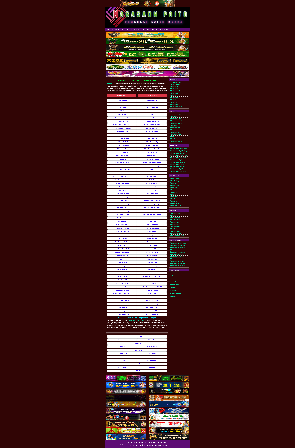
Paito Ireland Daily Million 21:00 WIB (152, 286)
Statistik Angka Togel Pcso (177, 160)
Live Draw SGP (125, 29)
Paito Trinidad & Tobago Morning (122, 290)
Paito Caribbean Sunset (152, 176)
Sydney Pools (173, 287)
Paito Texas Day (152, 138)
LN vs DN (137, 364)
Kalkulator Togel (137, 370)
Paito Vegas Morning (152, 307)
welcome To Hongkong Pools (177, 293)
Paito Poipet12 (123, 245)
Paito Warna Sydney (176, 118)
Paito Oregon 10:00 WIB (123, 224)
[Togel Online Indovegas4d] (169, 437)
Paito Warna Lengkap (176, 141)
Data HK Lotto (143, 445)
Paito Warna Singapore (177, 114)
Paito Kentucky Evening (123, 238)
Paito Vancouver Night (152, 279)
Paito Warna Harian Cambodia (178, 250)
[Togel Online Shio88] (169, 430)
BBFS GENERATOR (137, 336)
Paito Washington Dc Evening (152, 207)
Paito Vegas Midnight (152, 266)
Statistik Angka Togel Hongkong (179, 151)
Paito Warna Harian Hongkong (178, 245)
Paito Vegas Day (152, 173)
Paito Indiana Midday (122, 135)
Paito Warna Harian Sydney (178, 247)
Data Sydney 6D (175, 203)
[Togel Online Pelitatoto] (147, 67)
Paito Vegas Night (152, 245)
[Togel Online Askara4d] (126, 404)
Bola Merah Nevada (176, 233)
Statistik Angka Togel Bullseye (178, 157)
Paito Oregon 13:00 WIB (152, 248)
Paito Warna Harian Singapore (178, 243)
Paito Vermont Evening (123, 183)
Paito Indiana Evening (122, 235)
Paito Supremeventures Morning (122, 304)
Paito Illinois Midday (152, 145)
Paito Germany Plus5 (152, 131)
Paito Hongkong (123, 100)
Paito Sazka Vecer (122, 159)
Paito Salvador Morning (152, 159)
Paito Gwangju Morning (123, 231)
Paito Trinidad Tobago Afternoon (152, 162)
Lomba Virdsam (173, 273)
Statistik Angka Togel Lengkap (178, 171)
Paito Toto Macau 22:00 (152, 297)
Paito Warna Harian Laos (177, 259)
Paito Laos (123, 297)
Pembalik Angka (123, 360)
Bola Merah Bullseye (176, 222)
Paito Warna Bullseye (176, 123)
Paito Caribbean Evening (123, 214)
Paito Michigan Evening (152, 193)
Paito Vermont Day (123, 131)
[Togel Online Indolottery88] (169, 411)
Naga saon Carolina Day (175, 281)
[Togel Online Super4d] (147, 47)
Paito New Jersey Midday (122, 252)
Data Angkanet (173, 275)
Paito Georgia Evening (122, 190)
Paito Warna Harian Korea (177, 256)
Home (108, 29)
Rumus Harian (152, 339)
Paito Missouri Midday (123, 148)
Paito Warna (146, 29)
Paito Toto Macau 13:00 (123, 248)
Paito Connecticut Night (152, 228)
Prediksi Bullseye (175, 93)
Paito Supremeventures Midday (123, 128)
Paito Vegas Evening (152, 217)
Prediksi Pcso (174, 95)
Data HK (133, 444)
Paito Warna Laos (175, 130)
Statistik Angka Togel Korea (178, 162)
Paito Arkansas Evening (123, 211)
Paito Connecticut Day (122, 152)
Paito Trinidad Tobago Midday (123, 117)
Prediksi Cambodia (175, 91)
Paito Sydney (122, 107)
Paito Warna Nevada (176, 134)
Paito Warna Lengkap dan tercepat (135, 320)
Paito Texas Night (152, 238)
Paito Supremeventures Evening (152, 214)
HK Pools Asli (173, 296)
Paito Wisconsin (152, 197)
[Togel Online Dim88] (147, 41)
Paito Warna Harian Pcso (177, 254)
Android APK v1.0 (121, 95)
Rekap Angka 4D (123, 353)
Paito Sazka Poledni (123, 273)
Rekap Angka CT (123, 346)
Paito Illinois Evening (122, 221)
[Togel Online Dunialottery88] (169, 398)
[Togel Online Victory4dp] (126, 385)
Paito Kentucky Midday (152, 135)
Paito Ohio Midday (152, 117)
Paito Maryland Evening (153, 211)
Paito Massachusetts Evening (152, 200)
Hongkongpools (173, 290)
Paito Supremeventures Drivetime (122, 176)
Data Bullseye (174, 187)
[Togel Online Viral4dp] (147, 73)
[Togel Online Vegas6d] (126, 398)
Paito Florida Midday (152, 142)
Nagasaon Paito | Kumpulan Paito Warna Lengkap (137, 80)
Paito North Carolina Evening (122, 242)
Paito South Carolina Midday (152, 124)
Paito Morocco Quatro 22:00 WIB (122, 293)
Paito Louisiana (152, 231)
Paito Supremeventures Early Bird (122, 283)
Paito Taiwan (152, 114)
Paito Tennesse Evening (123, 193)
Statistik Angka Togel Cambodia (179, 155)
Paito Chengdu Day (152, 269)
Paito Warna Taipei (175, 132)
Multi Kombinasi (152, 360)
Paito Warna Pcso (175, 125)
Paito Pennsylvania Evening (152, 183)
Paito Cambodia (123, 104)
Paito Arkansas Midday (123, 155)
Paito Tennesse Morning (122, 300)
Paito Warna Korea (175, 127)
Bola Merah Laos (175, 229)
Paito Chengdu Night (152, 300)
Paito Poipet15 (123, 259)
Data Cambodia (175, 185)
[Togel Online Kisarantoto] (147, 60)
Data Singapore (175, 178)
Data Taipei (174, 196)
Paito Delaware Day (152, 152)
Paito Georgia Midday (122, 121)
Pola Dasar (138, 357)
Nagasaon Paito (111, 83)
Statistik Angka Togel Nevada (178, 169)
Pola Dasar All (152, 353)
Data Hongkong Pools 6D (175, 82)
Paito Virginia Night (152, 235)
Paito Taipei (123, 311)
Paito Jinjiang (152, 221)
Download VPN (152, 95)
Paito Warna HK (110, 444)
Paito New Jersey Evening (152, 204)
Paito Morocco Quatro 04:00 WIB (122, 169)
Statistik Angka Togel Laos (177, 164)
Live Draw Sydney (135, 29)
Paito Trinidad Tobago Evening (123, 179)
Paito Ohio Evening (123, 197)
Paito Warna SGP (127, 444)
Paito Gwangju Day (152, 262)
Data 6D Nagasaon (174, 278)
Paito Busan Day (123, 262)
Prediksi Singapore (175, 84)
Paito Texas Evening (123, 186)
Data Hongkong (175, 181)
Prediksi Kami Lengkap (176, 106)
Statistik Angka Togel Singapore (179, 148)
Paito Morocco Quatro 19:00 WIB (152, 276)
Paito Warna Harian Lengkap (178, 265)
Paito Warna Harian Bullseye (178, 252)
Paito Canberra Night (152, 283)
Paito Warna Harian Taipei (177, 261)
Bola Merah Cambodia (176, 220)
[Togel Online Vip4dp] (169, 391)
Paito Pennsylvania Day (123, 145)
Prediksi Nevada (175, 104)
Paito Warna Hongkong (176, 116)
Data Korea (174, 192)
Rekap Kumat (137, 343)
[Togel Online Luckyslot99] (169, 385)
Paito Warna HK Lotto (134, 445)
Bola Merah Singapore (176, 213)
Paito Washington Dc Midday (152, 148)
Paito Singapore (152, 100)
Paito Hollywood (152, 255)
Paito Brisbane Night (123, 286)
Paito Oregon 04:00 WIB (152, 169)
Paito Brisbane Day (123, 255)
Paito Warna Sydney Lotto (162, 445)
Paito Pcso (123, 111)
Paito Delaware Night (122, 207)
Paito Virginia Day (152, 155)
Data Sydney (174, 183)
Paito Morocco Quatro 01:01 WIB (122, 124)
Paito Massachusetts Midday (152, 121)
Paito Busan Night (122, 279)
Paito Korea (152, 111)
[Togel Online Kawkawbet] (126, 391)
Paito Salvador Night (152, 314)
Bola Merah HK (174, 215)
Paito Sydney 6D (164, 29)
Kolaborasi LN (152, 367)
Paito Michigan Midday (123, 314)
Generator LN (122, 339)
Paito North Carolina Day (122, 162)
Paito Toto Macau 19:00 (152, 273)
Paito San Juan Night (152, 252)
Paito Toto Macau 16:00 (123, 269)
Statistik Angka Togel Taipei (178, 166)
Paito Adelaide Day (152, 259)
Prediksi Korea (174, 97)
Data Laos (173, 194)
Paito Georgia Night (152, 242)
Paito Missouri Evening (152, 224)
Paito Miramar (152, 190)
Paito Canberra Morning (123, 204)
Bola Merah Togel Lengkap (177, 235)
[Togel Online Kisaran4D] (147, 54)
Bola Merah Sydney (176, 217)
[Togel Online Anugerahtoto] (169, 404)
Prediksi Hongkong (175, 86)
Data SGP (137, 444)
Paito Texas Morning (152, 304)
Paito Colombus (123, 307)
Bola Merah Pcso (175, 224)
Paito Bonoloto (123, 166)
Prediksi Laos (174, 100)
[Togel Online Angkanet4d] (169, 417)
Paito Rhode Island (123, 142)
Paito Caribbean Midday (152, 128)
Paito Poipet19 (123, 276)
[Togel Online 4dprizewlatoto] (126, 424)
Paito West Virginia (152, 179)
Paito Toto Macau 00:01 (152, 107)
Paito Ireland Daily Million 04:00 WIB (123, 173)
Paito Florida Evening (122, 217)
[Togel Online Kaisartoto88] (126, 430)
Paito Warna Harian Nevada (178, 263)
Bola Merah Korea (175, 226)
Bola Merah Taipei (175, 231)
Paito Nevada (122, 114)
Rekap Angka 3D (152, 346)
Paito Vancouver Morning (122, 228)
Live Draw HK (115, 29)
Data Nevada (174, 199)
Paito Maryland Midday (152, 311)
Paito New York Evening (123, 200)
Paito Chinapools (122, 266)
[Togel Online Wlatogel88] (126, 417)
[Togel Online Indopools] (169, 424)
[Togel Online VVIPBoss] (147, 34)
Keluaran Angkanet (174, 284)
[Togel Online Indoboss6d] (169, 378)
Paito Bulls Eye (152, 104)
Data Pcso (173, 190)
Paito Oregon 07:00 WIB (152, 186)
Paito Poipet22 (152, 293)
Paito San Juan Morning (152, 166)
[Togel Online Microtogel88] (126, 378)
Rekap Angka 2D (137, 350)
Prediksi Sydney (175, 88)
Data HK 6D (174, 201)
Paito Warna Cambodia (177, 121)
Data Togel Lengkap (176, 205)
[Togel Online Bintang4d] (126, 411)
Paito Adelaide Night (152, 290)
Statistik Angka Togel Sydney (178, 153)
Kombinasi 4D (123, 367)
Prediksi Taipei (174, 102)
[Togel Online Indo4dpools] (126, 437)
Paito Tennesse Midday (123, 138)
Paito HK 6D (154, 29)
